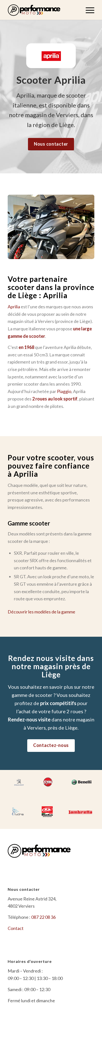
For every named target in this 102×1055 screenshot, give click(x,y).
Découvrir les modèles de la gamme (41, 611)
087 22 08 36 (43, 917)
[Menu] (87, 10)
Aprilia (14, 306)
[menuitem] (87, 10)
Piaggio (64, 391)
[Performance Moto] (42, 10)
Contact (16, 928)
